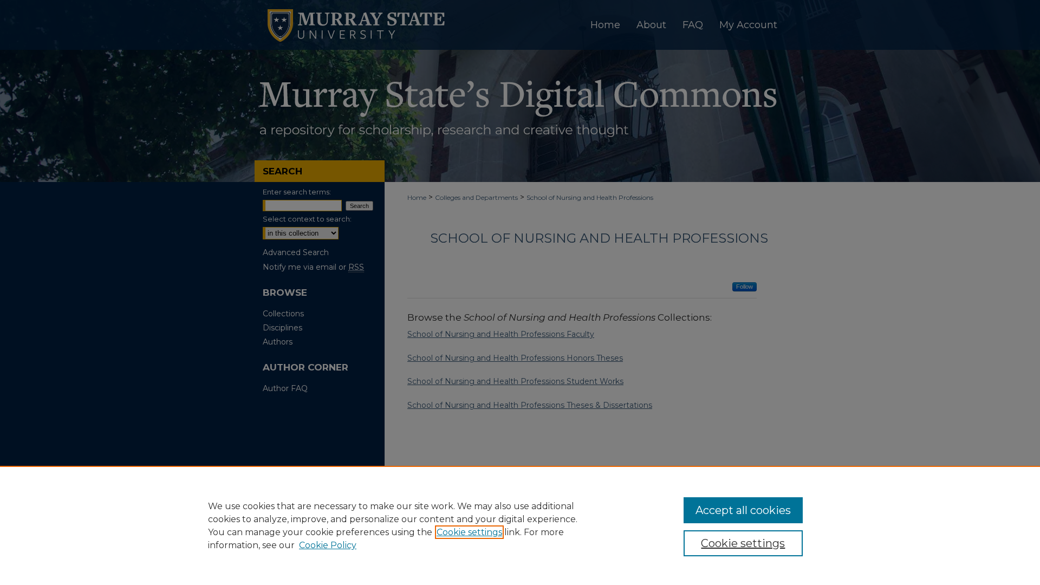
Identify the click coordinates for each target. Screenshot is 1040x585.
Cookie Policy (327, 545)
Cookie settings (469, 532)
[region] (520, 525)
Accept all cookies (743, 510)
